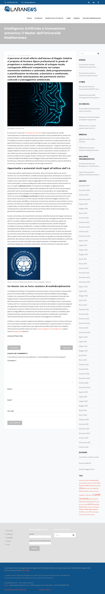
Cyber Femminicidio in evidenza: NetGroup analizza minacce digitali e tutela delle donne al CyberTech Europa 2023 (89, 173)
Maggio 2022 (83, 296)
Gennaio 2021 (83, 369)
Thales (81, 509)
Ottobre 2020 (83, 383)
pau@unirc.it (57, 329)
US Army (83, 514)
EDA (86, 488)
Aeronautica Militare (84, 480)
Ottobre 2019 (83, 438)
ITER (92, 495)
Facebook (98, 2)
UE (90, 512)
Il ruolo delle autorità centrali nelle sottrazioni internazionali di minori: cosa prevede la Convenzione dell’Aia (89, 110)
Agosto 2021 (83, 337)
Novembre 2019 (84, 433)
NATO (90, 504)
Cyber (68, 18)
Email (9, 400)
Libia (90, 499)
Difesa (29, 18)
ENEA (94, 488)
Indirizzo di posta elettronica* (40, 541)
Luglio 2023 (83, 245)
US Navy (93, 514)
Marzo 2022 (83, 305)
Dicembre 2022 (84, 273)
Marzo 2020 (83, 415)
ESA (80, 491)
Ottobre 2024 (83, 195)
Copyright (9, 538)
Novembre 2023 (84, 227)
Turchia (81, 512)
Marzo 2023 (83, 264)
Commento (12, 360)
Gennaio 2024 (83, 218)
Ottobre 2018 (83, 447)
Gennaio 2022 (83, 314)
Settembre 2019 (84, 442)
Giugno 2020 (83, 401)
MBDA (92, 501)
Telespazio (96, 507)
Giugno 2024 (83, 204)
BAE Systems (88, 483)
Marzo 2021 (83, 360)
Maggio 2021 (83, 351)
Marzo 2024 (83, 213)
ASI (83, 483)
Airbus (80, 483)
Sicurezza (38, 18)
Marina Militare (87, 502)
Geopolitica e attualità (54, 18)
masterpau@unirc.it (45, 329)
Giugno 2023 (83, 250)
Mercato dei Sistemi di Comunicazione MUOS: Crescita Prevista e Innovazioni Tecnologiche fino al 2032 (90, 88)
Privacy (8, 541)
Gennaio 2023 (83, 268)
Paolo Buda (25, 570)
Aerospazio (94, 480)
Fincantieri (85, 491)
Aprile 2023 (83, 259)
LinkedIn (93, 2)
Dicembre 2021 (84, 319)
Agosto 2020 (83, 392)
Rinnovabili (96, 504)
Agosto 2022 (83, 286)
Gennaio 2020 (83, 424)
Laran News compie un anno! (89, 457)
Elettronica (90, 488)
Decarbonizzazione (95, 485)
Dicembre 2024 (84, 186)
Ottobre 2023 (83, 231)
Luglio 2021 (83, 342)
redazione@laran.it (29, 2)
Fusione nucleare (92, 491)
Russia (81, 507)
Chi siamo (9, 531)
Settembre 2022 (84, 282)
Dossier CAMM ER (85, 463)
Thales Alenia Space (91, 509)
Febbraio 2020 (84, 419)
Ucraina (86, 512)
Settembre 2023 (84, 236)
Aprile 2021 (83, 355)
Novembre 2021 (84, 323)
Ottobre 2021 (83, 328)
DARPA (87, 485)
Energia (77, 18)
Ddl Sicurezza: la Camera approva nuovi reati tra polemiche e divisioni (87, 127)
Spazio (86, 507)
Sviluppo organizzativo (92, 18)
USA (80, 514)
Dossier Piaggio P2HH (86, 469)
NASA (86, 504)
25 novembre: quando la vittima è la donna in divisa (88, 74)
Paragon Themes (45, 590)
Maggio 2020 (83, 406)
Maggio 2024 (83, 209)
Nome (10, 389)
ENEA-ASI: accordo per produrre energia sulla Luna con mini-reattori (88, 149)
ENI (97, 488)
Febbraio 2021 (84, 364)
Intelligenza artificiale (85, 495)
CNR (95, 483)
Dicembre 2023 (84, 222)
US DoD (88, 514)
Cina (92, 483)
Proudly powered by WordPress (15, 590)
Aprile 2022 (83, 300)
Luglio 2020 (83, 397)
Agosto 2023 (83, 241)
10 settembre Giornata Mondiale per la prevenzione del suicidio (89, 165)
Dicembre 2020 (84, 374)
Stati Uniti (90, 507)
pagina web (18, 331)
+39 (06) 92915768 (12, 2)
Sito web (10, 411)
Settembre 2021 (84, 332)
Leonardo (84, 498)
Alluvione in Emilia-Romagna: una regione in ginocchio (89, 118)
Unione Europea (95, 512)
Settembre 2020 (84, 387)
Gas (98, 491)
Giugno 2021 (83, 346)
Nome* (31, 534)
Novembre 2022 (84, 277)
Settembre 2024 (84, 199)
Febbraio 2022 (84, 309)
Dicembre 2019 (84, 429)
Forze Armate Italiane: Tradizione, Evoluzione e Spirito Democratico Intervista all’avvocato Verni (89, 65)
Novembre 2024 (84, 190)
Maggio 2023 (83, 254)
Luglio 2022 (83, 291)
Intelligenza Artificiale (33, 133)
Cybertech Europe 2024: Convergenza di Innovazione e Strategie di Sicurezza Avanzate (89, 96)
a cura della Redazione (24, 55)
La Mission (9, 534)
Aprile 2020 (83, 410)
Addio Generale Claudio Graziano (87, 140)
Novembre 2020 (84, 378)
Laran (89, 2)
